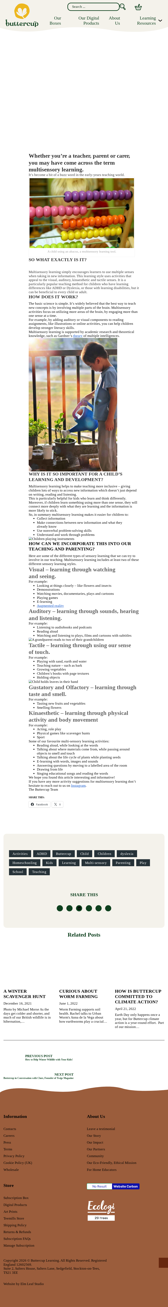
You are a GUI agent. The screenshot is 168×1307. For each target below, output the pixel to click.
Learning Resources (146, 20)
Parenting (123, 863)
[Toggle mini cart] (138, 7)
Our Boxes (55, 20)
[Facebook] (60, 908)
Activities (20, 854)
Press (7, 1142)
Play (143, 863)
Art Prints (10, 1212)
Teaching (39, 872)
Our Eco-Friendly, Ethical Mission (111, 1163)
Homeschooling (24, 863)
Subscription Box (16, 1198)
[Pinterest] (98, 908)
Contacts (9, 1129)
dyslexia (127, 854)
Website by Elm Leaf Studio (23, 1284)
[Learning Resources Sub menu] (160, 20)
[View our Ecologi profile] (101, 1210)
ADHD (42, 854)
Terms (7, 1149)
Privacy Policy (14, 1156)
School (17, 872)
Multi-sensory (96, 863)
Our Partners (96, 1149)
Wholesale (11, 1170)
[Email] (108, 908)
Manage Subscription (18, 1245)
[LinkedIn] (79, 908)
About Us (114, 20)
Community (95, 1156)
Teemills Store (13, 1218)
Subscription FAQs (17, 1239)
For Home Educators (102, 1170)
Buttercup (63, 854)
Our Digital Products (88, 20)
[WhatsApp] (89, 908)
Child (84, 854)
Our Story (94, 1136)
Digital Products (15, 1205)
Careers (9, 1136)
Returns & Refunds (17, 1232)
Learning (69, 863)
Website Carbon (126, 1186)
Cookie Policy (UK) (17, 1163)
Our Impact (95, 1142)
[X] (69, 908)
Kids (49, 863)
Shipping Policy (15, 1225)
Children (104, 854)
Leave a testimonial (101, 1129)
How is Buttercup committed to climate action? (138, 996)
